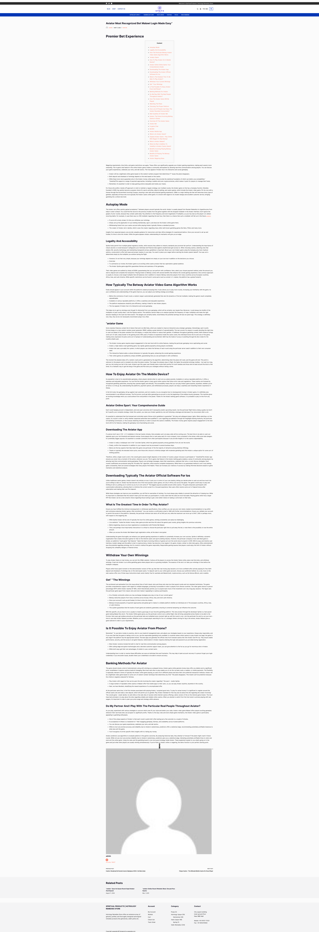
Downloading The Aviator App (159, 69)
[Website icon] (107, 860)
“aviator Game (154, 57)
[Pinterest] (159, 746)
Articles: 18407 (110, 862)
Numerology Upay (149, 14)
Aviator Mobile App (156, 131)
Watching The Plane (156, 104)
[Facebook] (106, 3)
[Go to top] (0, 1)
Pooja (176, 14)
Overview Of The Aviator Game (159, 121)
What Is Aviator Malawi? (157, 141)
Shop (114, 9)
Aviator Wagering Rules (157, 158)
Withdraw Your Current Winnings (160, 81)
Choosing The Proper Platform (159, 106)
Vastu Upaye (160, 14)
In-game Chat (154, 126)
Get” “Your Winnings (156, 84)
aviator (125, 27)
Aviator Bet (153, 124)
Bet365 (152, 129)
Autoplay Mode (154, 47)
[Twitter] (109, 3)
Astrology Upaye (135, 14)
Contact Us (121, 9)
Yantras (169, 14)
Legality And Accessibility (158, 50)
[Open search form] (197, 9)
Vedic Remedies (185, 14)
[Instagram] (111, 3)
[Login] (200, 9)
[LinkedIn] (159, 747)
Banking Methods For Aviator (159, 91)
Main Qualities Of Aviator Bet (159, 114)
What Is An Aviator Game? (158, 134)
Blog (108, 9)
